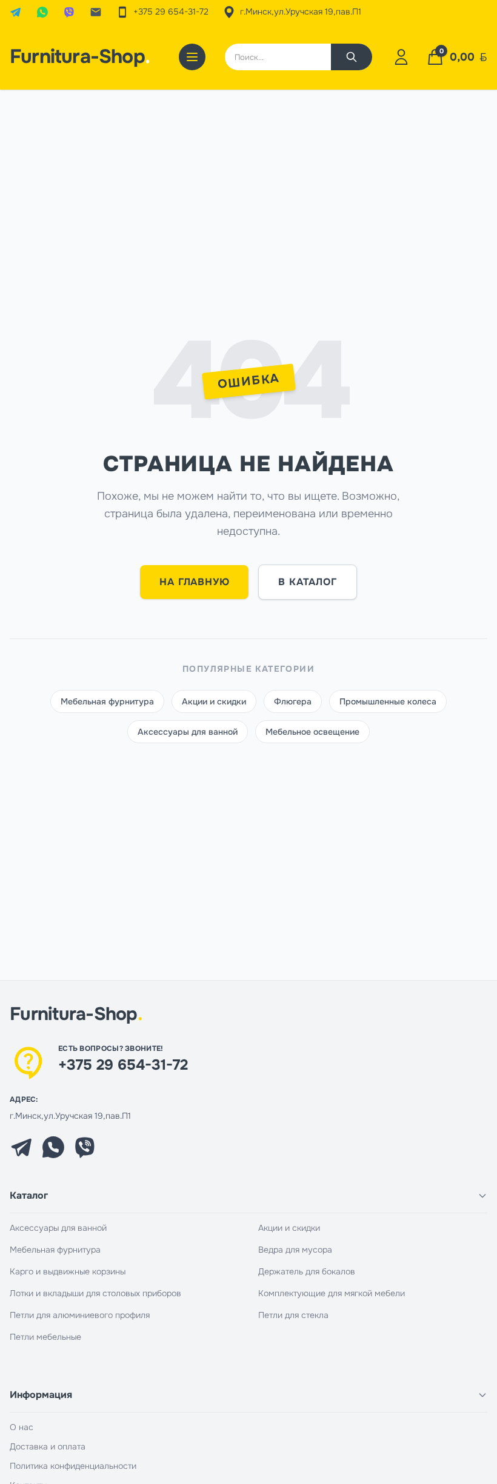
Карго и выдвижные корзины (67, 1271)
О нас (21, 1427)
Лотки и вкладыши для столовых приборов (95, 1293)
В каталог (307, 581)
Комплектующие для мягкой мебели (331, 1293)
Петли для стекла (293, 1315)
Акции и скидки (214, 701)
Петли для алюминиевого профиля (80, 1315)
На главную (194, 581)
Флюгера (293, 701)
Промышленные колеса (387, 701)
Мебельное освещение (312, 731)
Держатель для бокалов (306, 1271)
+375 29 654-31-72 (123, 1065)
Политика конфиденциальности (73, 1465)
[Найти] (351, 57)
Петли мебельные (45, 1336)
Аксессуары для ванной (188, 731)
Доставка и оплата (47, 1446)
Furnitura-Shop (80, 57)
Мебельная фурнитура (107, 701)
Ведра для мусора (295, 1249)
